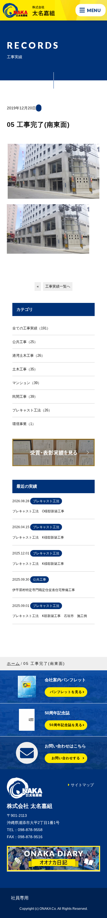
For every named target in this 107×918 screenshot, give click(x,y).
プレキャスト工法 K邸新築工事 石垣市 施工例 (49, 616)
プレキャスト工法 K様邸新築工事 (38, 537)
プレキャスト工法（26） (32, 410)
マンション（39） (26, 383)
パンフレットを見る (66, 692)
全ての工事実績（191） (31, 328)
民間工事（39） (25, 396)
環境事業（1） (24, 424)
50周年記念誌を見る (65, 725)
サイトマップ (82, 785)
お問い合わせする (66, 758)
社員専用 (20, 898)
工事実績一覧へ (57, 286)
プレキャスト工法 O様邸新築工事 (38, 511)
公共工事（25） (25, 342)
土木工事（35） (25, 369)
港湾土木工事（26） (28, 355)
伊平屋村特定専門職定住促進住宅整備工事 (43, 590)
